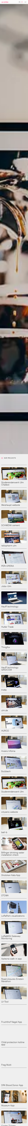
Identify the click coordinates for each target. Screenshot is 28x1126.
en (22, 2)
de (19, 2)
